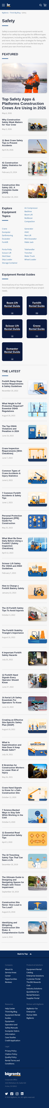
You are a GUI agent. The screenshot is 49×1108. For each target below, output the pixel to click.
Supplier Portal (33, 998)
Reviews (8, 982)
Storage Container (9, 263)
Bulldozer (28, 218)
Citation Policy (11, 1054)
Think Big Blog (11, 1011)
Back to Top (22, 954)
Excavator (6, 238)
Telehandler (29, 249)
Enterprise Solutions (35, 975)
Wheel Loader (30, 259)
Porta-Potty (7, 249)
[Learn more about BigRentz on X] (6, 1094)
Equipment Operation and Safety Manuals (11, 1024)
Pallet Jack (28, 242)
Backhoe (28, 211)
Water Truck (29, 256)
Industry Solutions (34, 988)
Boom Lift (28, 214)
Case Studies (10, 1037)
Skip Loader (7, 259)
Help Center (10, 1008)
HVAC (26, 232)
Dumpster (6, 232)
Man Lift (27, 235)
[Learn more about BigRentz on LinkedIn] (22, 1094)
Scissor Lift (6, 253)
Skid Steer (6, 256)
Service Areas (10, 972)
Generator (28, 228)
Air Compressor (31, 208)
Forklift (5, 242)
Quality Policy (10, 1057)
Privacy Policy (10, 1050)
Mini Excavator (30, 238)
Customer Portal (33, 979)
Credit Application (12, 1040)
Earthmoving (7, 235)
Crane (4, 228)
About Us (9, 969)
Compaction (29, 221)
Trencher (28, 253)
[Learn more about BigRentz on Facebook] (11, 1094)
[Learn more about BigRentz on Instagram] (17, 1094)
